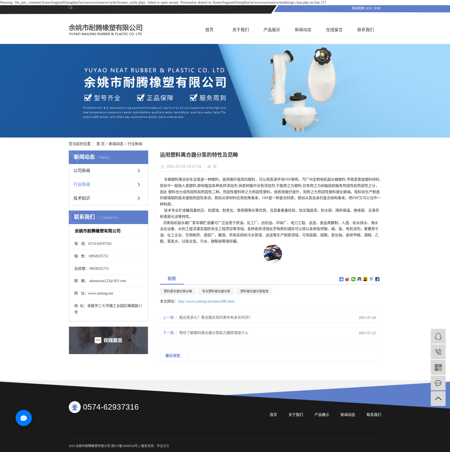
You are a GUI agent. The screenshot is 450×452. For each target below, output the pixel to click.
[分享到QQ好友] (359, 279)
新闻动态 (303, 30)
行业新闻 (135, 144)
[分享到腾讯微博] (371, 279)
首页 (209, 30)
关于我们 (240, 30)
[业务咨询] (438, 336)
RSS (369, 8)
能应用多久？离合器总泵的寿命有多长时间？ (215, 317)
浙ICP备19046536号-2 (125, 446)
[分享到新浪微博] (347, 279)
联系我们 (365, 30)
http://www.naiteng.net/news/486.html (206, 301)
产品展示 (272, 30)
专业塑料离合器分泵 (216, 291)
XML (377, 8)
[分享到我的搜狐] (365, 279)
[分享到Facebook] (377, 279)
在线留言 (334, 30)
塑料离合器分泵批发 (254, 291)
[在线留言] (438, 383)
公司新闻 (81, 170)
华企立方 (163, 446)
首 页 (100, 144)
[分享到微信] (353, 279)
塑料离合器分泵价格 (178, 291)
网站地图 (358, 8)
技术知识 (81, 198)
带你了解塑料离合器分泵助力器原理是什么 (213, 333)
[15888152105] (438, 351)
